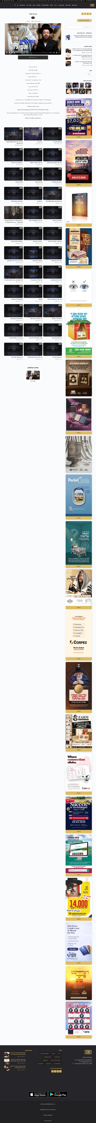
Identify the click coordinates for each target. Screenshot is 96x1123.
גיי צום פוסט (34, 57)
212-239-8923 (79, 1060)
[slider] (31, 52)
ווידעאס (56, 5)
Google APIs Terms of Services (48, 1109)
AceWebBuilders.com (49, 1104)
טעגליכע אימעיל (45, 5)
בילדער (51, 5)
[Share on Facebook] (58, 1071)
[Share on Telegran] (55, 1071)
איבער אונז (48, 1063)
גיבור (33, 17)
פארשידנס (38, 5)
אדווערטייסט (22, 5)
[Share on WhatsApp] (52, 1071)
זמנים (34, 5)
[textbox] (79, 27)
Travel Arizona (47, 1120)
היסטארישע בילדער (45, 1053)
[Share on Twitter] (60, 1071)
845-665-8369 (88, 1060)
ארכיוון (53, 1053)
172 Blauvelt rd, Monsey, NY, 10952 (83, 1063)
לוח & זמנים (45, 1060)
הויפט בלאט (74, 5)
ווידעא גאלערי (57, 1056)
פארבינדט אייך (57, 1063)
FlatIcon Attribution (47, 1115)
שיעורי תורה (28, 5)
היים (59, 1053)
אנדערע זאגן (61, 5)
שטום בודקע (68, 5)
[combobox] (79, 27)
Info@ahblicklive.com (86, 1062)
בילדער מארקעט (47, 1056)
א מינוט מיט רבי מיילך (55, 1060)
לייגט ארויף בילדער (85, 20)
